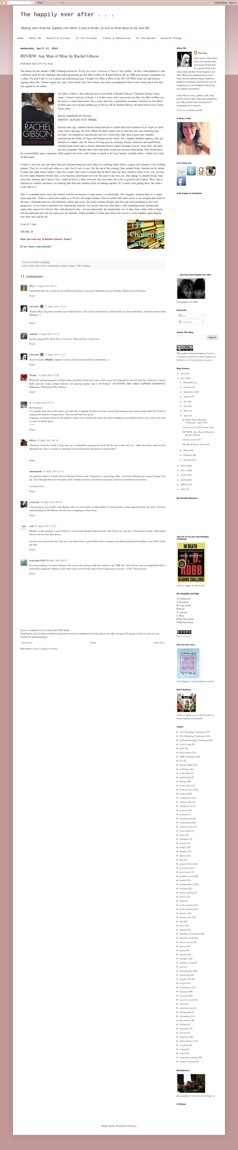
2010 (183, 475)
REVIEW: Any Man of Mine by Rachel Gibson (198, 433)
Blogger (132, 1125)
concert (183, 814)
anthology (185, 769)
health (183, 880)
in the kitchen (187, 909)
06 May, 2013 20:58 (56, 560)
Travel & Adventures (116, 38)
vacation (184, 1045)
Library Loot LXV (192, 439)
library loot (185, 917)
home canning (187, 892)
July (186, 401)
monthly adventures (190, 933)
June (186, 406)
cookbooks (185, 822)
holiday (183, 888)
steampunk (185, 1012)
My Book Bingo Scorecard (196, 444)
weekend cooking (188, 1057)
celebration (185, 797)
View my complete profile (189, 110)
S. (30, 402)
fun (181, 859)
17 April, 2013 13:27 (55, 354)
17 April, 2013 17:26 (48, 375)
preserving (185, 975)
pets (182, 966)
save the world (187, 999)
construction (186, 818)
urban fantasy (186, 1041)
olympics (184, 958)
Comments (186, 322)
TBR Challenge (83, 265)
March (187, 450)
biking (183, 781)
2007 (183, 489)
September (189, 391)
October (188, 387)
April (186, 415)
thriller (183, 1024)
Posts (184, 315)
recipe (183, 983)
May (186, 410)
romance (72, 265)
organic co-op (187, 962)
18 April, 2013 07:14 (43, 402)
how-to (183, 896)
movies (183, 946)
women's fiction (187, 1061)
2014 (183, 373)
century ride (186, 802)
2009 (183, 479)
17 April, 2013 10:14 (55, 306)
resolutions (185, 987)
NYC (182, 748)
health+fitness (187, 884)
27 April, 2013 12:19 (45, 526)
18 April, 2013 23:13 (53, 471)
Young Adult (186, 764)
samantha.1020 (37, 560)
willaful (33, 334)
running (184, 995)
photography (186, 970)
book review (34, 265)
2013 (183, 378)
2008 (183, 484)
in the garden (186, 905)
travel (182, 1032)
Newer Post (27, 642)
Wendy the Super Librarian (92, 71)
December (189, 382)
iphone (183, 913)
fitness (183, 855)
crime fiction (186, 826)
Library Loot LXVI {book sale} (198, 427)
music (183, 950)
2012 (183, 465)
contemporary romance (57, 265)
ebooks (183, 843)
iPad (182, 901)
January (188, 459)
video (182, 1053)
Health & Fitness (58, 38)
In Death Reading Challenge (194, 740)
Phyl (31, 286)
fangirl (183, 851)
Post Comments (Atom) (45, 648)
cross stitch (185, 830)
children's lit (186, 806)
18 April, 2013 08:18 (47, 440)
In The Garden (145, 38)
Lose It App (185, 744)
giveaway (184, 868)
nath (31, 526)
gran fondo (185, 872)
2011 (183, 470)
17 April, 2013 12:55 (49, 334)
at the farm (185, 773)
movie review (186, 942)
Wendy (33, 375)
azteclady (34, 502)
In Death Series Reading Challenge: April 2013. (196, 421)
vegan (183, 1049)
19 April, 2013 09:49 (51, 502)
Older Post (159, 642)
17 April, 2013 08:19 (46, 286)
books (43, 265)
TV (181, 760)
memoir (183, 929)
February (188, 455)
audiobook (185, 777)
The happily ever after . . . (67, 15)
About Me (35, 38)
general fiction (187, 863)
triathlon (184, 1036)
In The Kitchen (86, 38)
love (182, 925)
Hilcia (32, 440)
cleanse (183, 810)
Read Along (186, 752)
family (183, 847)
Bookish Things (171, 38)
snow (182, 1003)
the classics (185, 1020)
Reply (32, 295)
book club (185, 785)
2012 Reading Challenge (192, 732)
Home (20, 38)
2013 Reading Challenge (192, 736)
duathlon (184, 839)
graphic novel (187, 876)
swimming (185, 1016)
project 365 (185, 979)
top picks (184, 1028)
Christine (34, 306)
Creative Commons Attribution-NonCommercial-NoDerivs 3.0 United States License (197, 357)
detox (182, 835)
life (181, 921)
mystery (184, 954)
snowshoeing (186, 1008)
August (187, 396)
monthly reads (187, 937)
